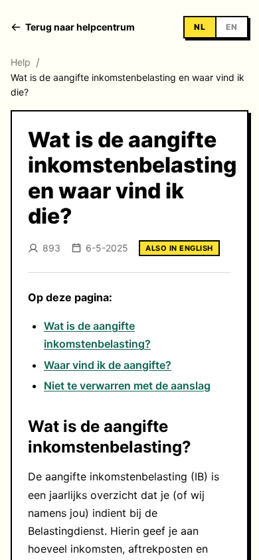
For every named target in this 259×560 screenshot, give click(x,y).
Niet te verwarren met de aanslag (127, 385)
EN (232, 27)
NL (200, 27)
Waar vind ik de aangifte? (107, 365)
